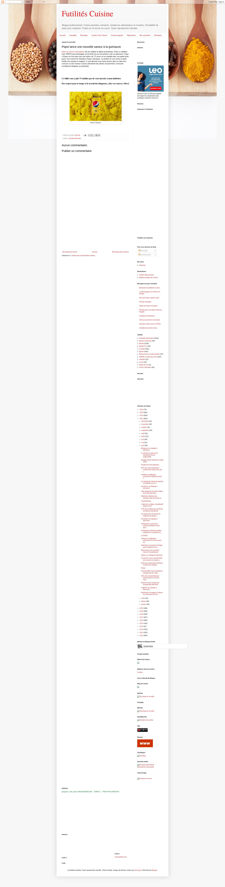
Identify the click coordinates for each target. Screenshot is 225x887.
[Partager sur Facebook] (96, 135)
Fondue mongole (145, 302)
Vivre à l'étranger (145, 367)
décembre (145, 421)
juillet (143, 436)
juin (142, 439)
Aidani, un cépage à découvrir (151, 555)
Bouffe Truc (143, 346)
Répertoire (131, 35)
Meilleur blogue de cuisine (148, 277)
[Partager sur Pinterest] (99, 135)
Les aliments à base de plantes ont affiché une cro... (152, 482)
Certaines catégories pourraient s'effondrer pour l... (151, 476)
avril (143, 445)
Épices (141, 351)
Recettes (84, 35)
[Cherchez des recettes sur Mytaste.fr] (145, 711)
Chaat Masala (146, 501)
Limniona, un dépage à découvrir (149, 487)
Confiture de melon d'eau (148, 328)
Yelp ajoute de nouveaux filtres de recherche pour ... (152, 492)
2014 (142, 626)
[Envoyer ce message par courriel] (89, 135)
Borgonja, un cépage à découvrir (149, 449)
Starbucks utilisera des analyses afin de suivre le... (151, 497)
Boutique (158, 35)
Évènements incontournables (149, 354)
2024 (142, 409)
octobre (144, 427)
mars (143, 598)
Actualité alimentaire (74, 138)
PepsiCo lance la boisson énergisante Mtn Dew (150, 583)
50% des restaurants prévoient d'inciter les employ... (152, 564)
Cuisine (140, 672)
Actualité (72, 35)
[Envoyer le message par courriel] (85, 135)
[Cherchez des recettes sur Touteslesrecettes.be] (145, 696)
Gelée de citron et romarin (148, 306)
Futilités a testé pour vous (148, 357)
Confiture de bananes (147, 316)
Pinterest (142, 265)
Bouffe (141, 343)
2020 (142, 608)
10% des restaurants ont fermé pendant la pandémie (152, 510)
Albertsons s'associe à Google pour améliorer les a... (151, 546)
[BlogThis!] (91, 135)
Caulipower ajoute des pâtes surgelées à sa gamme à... (151, 531)
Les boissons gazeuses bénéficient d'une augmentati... (149, 455)
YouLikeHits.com (120, 857)
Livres (141, 362)
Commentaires (145, 255)
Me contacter (145, 35)
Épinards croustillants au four (149, 288)
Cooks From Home (99, 35)
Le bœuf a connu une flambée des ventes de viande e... (151, 559)
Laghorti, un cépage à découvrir (149, 588)
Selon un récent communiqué (73, 52)
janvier (144, 604)
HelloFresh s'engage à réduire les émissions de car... (152, 593)
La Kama (144, 535)
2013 (142, 629)
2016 (142, 620)
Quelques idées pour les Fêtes (150, 324)
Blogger (154, 870)
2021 (142, 419)
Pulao (143, 568)
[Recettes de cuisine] (145, 720)
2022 (142, 415)
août (143, 433)
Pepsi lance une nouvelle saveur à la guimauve (150, 551)
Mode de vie (143, 365)
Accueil (62, 35)
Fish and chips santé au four (149, 298)
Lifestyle (142, 359)
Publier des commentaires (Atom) (83, 255)
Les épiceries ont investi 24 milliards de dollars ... (150, 515)
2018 (142, 614)
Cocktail (142, 349)
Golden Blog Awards (146, 275)
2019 (142, 611)
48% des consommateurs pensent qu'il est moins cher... (150, 578)
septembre (145, 430)
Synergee (138, 870)
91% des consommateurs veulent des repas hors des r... (151, 470)
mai (142, 442)
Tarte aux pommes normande (149, 320)
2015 (142, 623)
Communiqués (117, 35)
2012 (142, 632)
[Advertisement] (95, 229)
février (143, 601)
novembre (145, 424)
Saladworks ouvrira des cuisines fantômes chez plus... (150, 525)
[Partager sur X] (94, 135)
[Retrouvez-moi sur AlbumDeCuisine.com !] (138, 663)
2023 (142, 412)
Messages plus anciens (120, 252)
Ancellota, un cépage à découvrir (149, 520)
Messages (144, 251)
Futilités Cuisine (87, 13)
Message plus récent (69, 252)
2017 (142, 617)
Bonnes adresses (145, 341)
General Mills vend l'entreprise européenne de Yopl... (152, 572)
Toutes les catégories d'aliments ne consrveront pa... (151, 540)
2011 (142, 635)
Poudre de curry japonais (150, 465)
